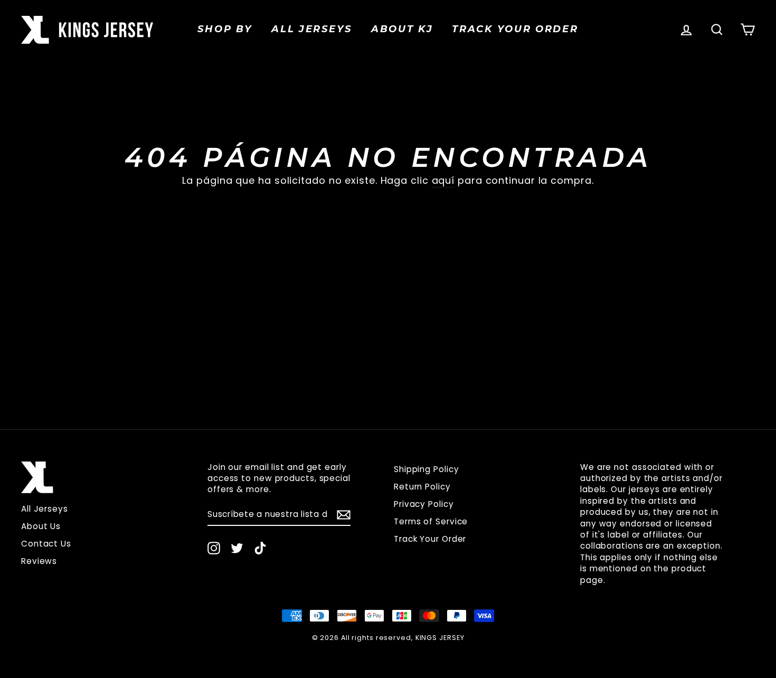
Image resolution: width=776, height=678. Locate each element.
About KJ (402, 29)
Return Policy (422, 486)
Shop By (224, 29)
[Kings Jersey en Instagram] (213, 548)
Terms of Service (431, 521)
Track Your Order (430, 538)
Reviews (39, 561)
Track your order (515, 29)
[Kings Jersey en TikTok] (260, 548)
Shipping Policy (426, 469)
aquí (443, 180)
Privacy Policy (424, 504)
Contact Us (46, 543)
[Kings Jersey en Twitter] (237, 548)
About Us (41, 526)
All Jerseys (311, 29)
